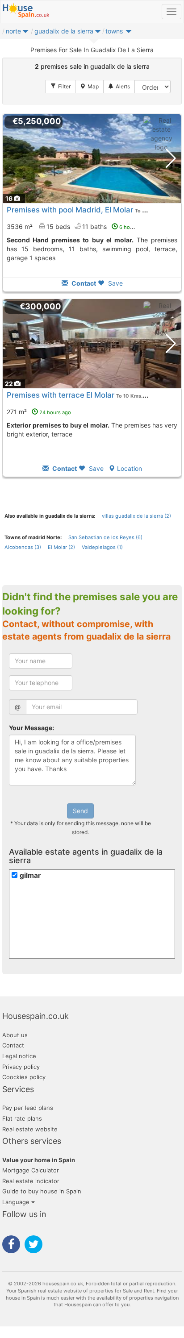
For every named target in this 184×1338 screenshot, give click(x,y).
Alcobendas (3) (22, 547)
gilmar (30, 875)
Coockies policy (24, 1076)
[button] (25, 33)
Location (129, 468)
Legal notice (19, 1056)
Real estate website (30, 1129)
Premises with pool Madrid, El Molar (70, 209)
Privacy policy (21, 1066)
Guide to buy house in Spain (41, 1191)
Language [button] (16, 1201)
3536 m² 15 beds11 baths (75, 226)
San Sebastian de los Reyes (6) (105, 537)
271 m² (39, 412)
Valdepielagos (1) (102, 547)
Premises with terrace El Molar (60, 395)
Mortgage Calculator (30, 1170)
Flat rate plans (22, 1118)
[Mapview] (89, 86)
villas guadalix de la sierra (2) (136, 516)
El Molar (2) (61, 547)
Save (114, 283)
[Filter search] (60, 86)
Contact (13, 1045)
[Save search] (119, 86)
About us (15, 1035)
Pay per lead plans (27, 1107)
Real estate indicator (30, 1180)
